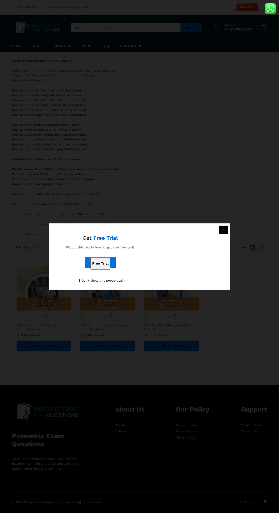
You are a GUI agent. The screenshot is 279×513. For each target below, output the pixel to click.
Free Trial (100, 264)
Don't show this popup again (103, 280)
